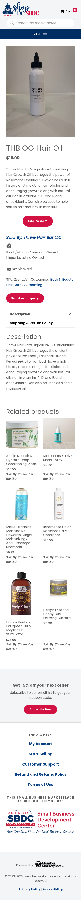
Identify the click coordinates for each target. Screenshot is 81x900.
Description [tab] (20, 314)
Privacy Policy (29, 889)
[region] (40, 696)
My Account (40, 743)
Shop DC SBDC (20, 9)
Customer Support (40, 764)
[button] (37, 34)
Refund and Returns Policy (40, 774)
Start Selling (41, 753)
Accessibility (53, 889)
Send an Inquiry (25, 298)
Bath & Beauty (62, 279)
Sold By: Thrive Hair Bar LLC (33, 237)
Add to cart (38, 221)
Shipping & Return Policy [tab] (31, 323)
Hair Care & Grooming (24, 284)
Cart (71, 10)
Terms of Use (40, 784)
